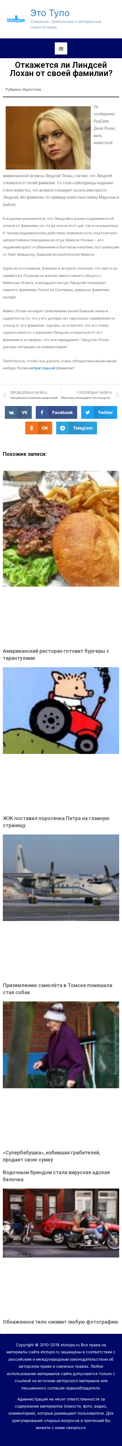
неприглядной (42, 368)
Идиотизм (31, 89)
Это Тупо (50, 12)
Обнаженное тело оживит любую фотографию (60, 1322)
